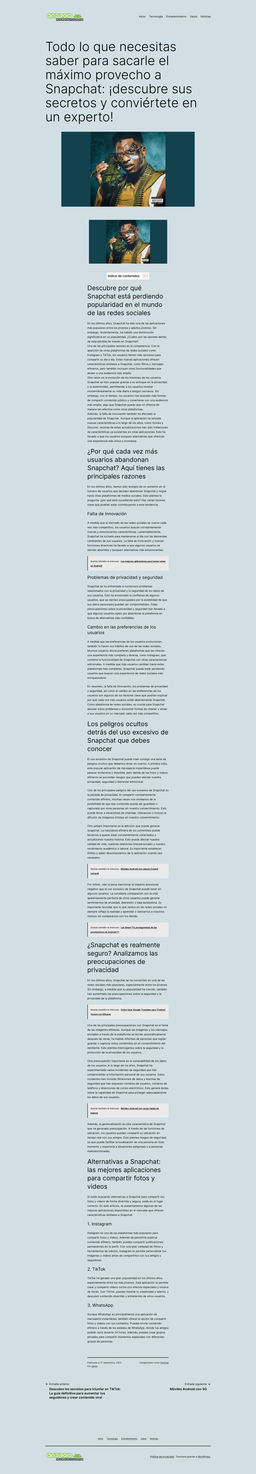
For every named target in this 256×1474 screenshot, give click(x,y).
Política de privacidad (162, 1456)
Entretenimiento (176, 16)
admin (94, 1366)
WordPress (204, 1456)
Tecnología (156, 16)
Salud (193, 16)
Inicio (142, 16)
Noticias (206, 16)
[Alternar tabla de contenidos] (144, 276)
